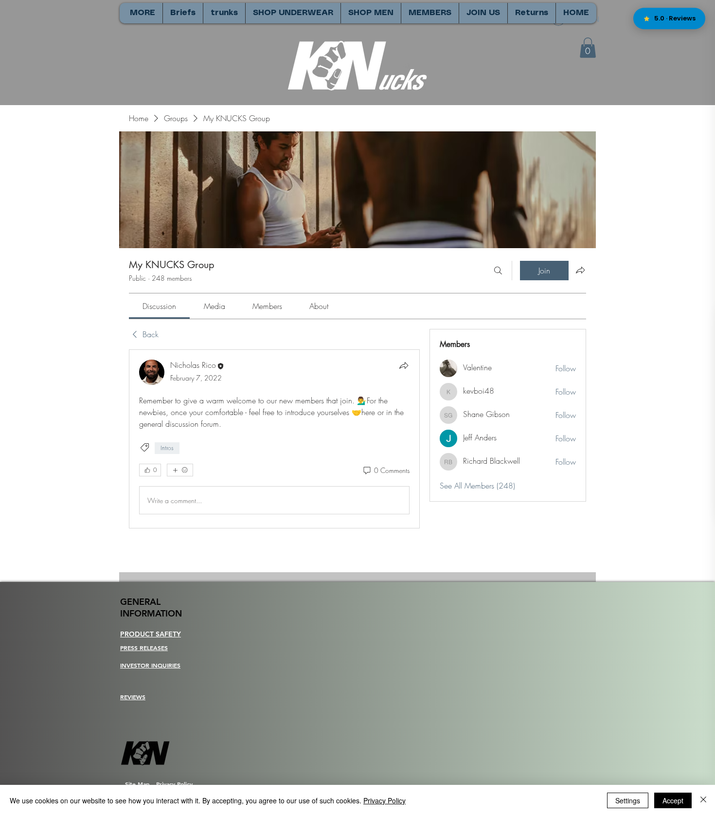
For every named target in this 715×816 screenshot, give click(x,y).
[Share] (404, 365)
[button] (587, 47)
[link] (159, 306)
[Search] (498, 270)
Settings (627, 800)
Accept (672, 800)
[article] (274, 438)
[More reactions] (180, 470)
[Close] (703, 800)
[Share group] (580, 270)
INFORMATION (151, 613)
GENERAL (140, 601)
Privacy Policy (384, 800)
